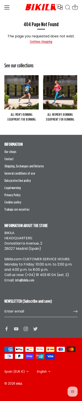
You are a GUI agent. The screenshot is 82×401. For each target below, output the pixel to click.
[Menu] (7, 7)
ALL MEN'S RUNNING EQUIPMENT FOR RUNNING (21, 117)
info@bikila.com (24, 280)
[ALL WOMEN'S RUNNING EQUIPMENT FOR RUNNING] (60, 92)
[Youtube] (16, 328)
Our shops (10, 151)
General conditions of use (19, 173)
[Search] (68, 8)
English (42, 371)
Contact (9, 159)
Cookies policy (12, 202)
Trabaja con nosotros (17, 209)
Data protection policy (17, 180)
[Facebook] (6, 328)
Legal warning (12, 187)
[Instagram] (26, 328)
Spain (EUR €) (14, 371)
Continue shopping (41, 41)
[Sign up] (75, 311)
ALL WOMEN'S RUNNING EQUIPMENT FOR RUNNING (60, 117)
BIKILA (19, 383)
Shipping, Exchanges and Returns (24, 166)
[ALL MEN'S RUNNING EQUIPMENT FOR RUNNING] (21, 92)
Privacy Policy (12, 195)
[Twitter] (35, 328)
